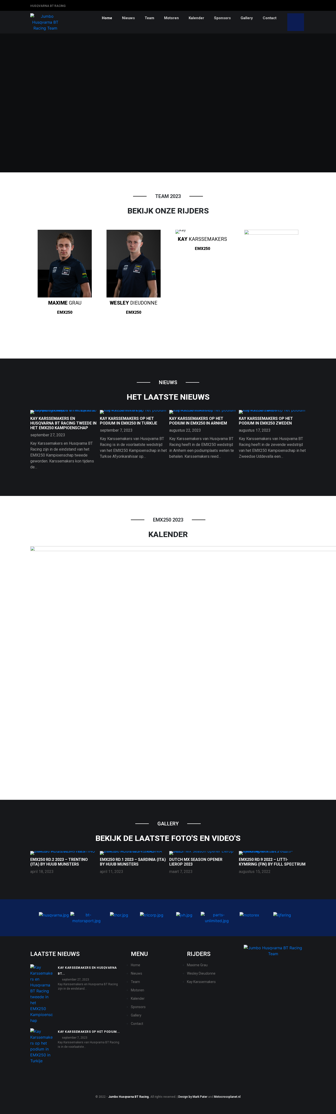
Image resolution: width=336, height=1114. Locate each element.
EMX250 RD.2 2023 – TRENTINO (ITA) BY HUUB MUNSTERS (59, 862)
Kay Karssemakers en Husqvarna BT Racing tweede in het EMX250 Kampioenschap (63, 423)
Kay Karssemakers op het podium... (89, 1031)
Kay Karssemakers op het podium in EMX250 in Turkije (128, 421)
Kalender (196, 18)
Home (107, 18)
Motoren (171, 18)
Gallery (247, 18)
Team (149, 18)
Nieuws (128, 18)
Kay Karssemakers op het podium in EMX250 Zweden (266, 421)
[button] (32, 918)
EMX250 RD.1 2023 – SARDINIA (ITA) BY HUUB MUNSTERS (133, 862)
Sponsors (222, 18)
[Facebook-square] (296, 5)
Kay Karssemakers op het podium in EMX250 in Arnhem (198, 421)
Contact (269, 18)
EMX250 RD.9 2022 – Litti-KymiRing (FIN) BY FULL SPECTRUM (272, 862)
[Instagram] (303, 5)
